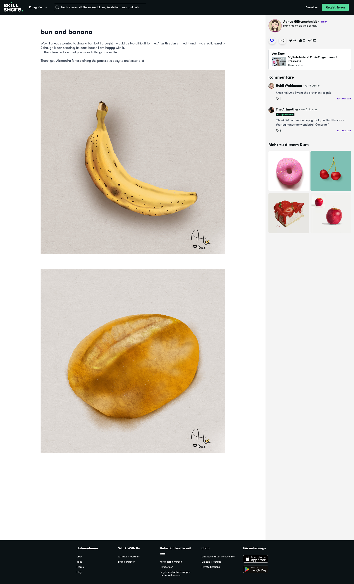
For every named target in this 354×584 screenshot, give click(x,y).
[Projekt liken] (272, 40)
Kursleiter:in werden (171, 561)
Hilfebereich (166, 567)
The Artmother (287, 109)
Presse (80, 567)
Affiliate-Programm (129, 556)
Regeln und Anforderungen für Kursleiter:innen (175, 573)
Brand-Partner (126, 561)
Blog (79, 572)
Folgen (323, 21)
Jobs (79, 561)
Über (79, 556)
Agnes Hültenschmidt (300, 21)
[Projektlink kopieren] (282, 40)
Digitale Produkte (211, 561)
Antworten (344, 98)
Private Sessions (211, 567)
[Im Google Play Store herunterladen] (260, 570)
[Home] (13, 7)
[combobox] (100, 7)
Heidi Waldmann (289, 85)
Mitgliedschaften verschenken (218, 556)
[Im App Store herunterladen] (260, 559)
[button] (46, 7)
